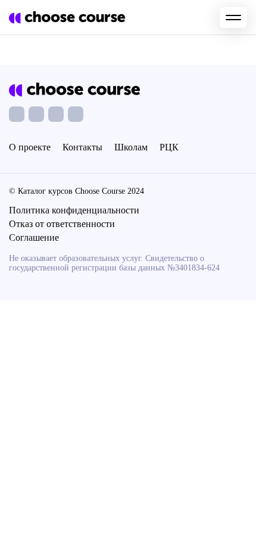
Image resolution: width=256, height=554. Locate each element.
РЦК (169, 147)
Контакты (82, 147)
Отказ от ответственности (62, 224)
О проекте (30, 147)
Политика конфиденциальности (74, 210)
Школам (131, 147)
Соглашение (34, 237)
